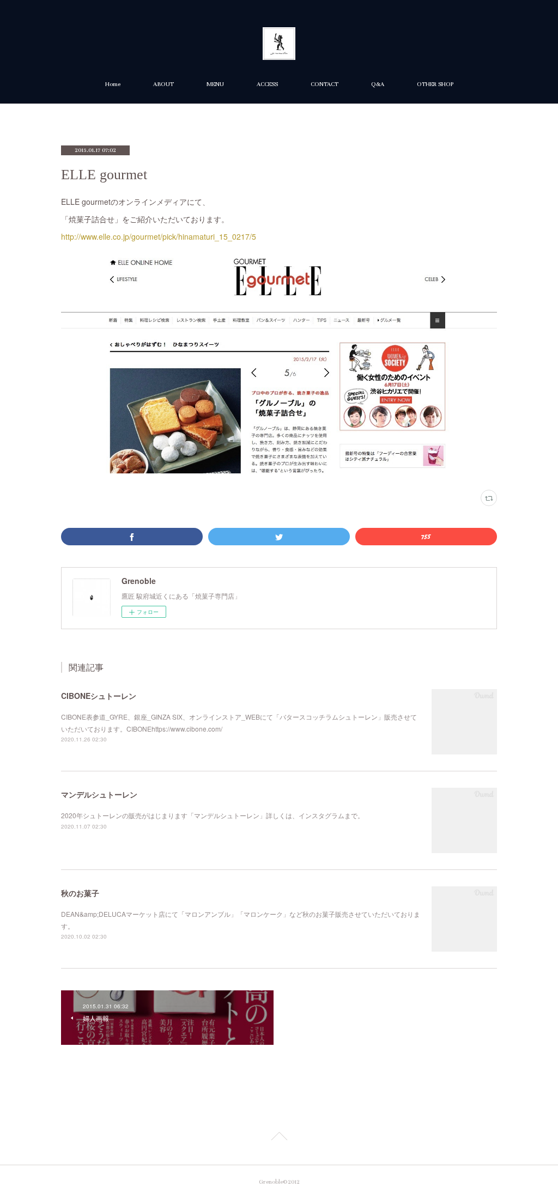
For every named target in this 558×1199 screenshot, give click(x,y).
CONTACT (324, 84)
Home (112, 84)
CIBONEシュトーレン (98, 695)
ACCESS (267, 84)
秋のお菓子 (80, 892)
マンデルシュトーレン (99, 794)
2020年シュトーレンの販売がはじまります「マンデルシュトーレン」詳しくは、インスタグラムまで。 (212, 815)
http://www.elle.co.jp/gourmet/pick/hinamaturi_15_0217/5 (158, 236)
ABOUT (163, 84)
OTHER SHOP (435, 84)
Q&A (377, 84)
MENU (215, 84)
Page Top (279, 1138)
